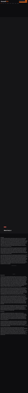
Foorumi (3, 3)
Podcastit (13, 3)
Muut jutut (18, 3)
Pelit (5, 3)
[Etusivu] (6, 1)
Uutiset (10, 3)
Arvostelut (8, 3)
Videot (15, 3)
